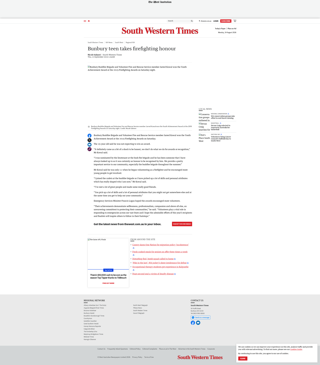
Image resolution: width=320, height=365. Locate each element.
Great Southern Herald (91, 324)
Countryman (88, 318)
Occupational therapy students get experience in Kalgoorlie (160, 267)
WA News (109, 42)
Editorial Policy (135, 349)
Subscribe (225, 21)
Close (242, 358)
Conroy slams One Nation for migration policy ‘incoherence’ (160, 245)
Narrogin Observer (90, 339)
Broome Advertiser (90, 310)
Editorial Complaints (149, 349)
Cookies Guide (296, 349)
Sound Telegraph (138, 313)
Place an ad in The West (167, 349)
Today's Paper (220, 28)
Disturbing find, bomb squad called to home (153, 259)
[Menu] (85, 21)
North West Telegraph (140, 305)
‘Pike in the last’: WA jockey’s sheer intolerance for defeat (159, 263)
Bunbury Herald (89, 313)
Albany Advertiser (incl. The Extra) (95, 305)
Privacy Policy (137, 357)
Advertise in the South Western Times (191, 349)
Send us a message (202, 317)
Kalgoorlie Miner (89, 329)
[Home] (89, 21)
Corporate (211, 349)
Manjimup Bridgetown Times (93, 334)
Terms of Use (149, 357)
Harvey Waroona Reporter (92, 326)
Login (215, 21)
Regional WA (130, 42)
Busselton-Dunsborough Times (94, 316)
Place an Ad (232, 28)
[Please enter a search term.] (192, 21)
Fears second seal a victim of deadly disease (153, 274)
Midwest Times (89, 337)
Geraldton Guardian (90, 321)
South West (119, 42)
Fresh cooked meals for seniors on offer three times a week (160, 252)
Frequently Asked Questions (117, 349)
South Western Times (95, 42)
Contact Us (101, 349)
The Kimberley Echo (90, 331)
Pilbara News (137, 308)
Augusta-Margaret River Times (94, 308)
